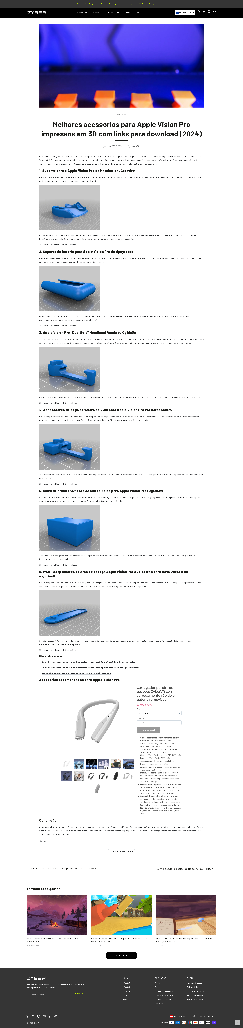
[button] (198, 11)
